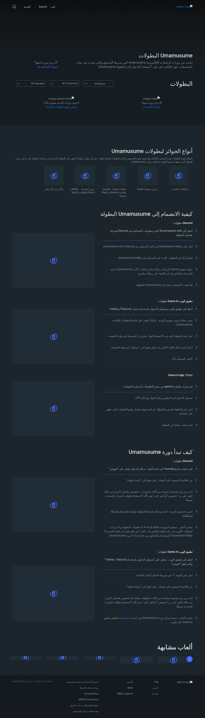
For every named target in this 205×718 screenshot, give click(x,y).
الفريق (155, 688)
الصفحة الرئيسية (128, 617)
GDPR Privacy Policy (88, 699)
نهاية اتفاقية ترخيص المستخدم (85, 711)
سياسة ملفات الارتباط (88, 688)
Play (156, 682)
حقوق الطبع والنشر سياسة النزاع (84, 705)
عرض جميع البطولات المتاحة (61, 106)
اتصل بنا (155, 693)
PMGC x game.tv (125, 693)
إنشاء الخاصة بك (47, 67)
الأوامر (130, 682)
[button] (189, 659)
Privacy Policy (91, 693)
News (130, 688)
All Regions (100, 83)
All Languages (37, 83)
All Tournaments (70, 83)
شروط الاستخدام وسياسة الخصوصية (82, 682)
